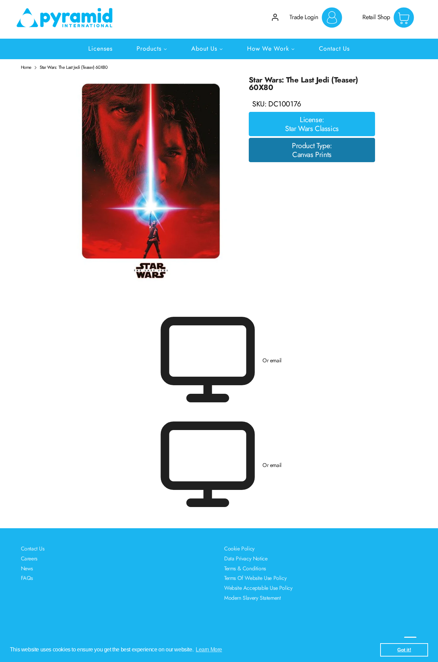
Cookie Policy (239, 549)
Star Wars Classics (312, 128)
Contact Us (32, 549)
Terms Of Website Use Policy (255, 578)
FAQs (27, 578)
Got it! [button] (404, 649)
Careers (29, 558)
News (27, 568)
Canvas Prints (312, 154)
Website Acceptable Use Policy (258, 588)
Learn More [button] (209, 649)
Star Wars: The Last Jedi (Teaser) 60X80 (73, 67)
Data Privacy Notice (245, 558)
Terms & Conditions (245, 568)
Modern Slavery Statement (252, 598)
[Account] (275, 17)
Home (26, 67)
